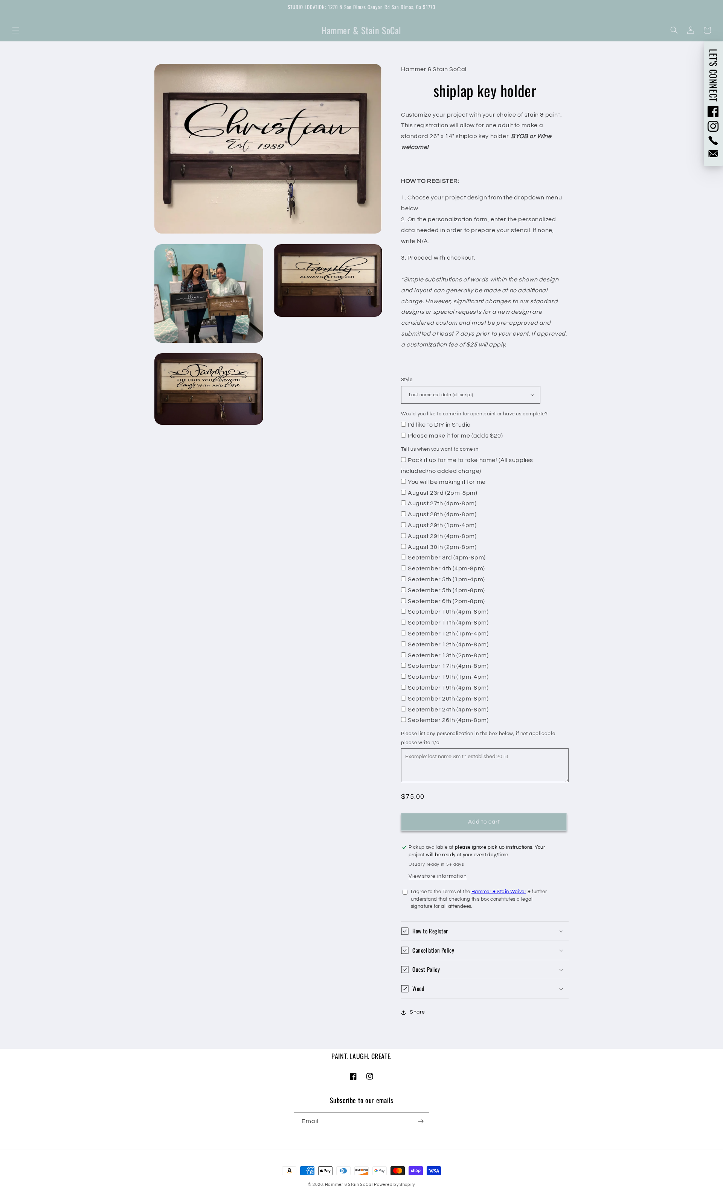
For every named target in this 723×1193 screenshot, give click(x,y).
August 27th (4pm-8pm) (442, 503)
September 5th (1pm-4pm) (446, 579)
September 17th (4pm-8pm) (448, 666)
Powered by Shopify (394, 1184)
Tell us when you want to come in (439, 449)
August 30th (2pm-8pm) (442, 547)
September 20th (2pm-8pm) (448, 699)
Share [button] (417, 1012)
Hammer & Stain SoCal (349, 1184)
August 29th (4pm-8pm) (442, 536)
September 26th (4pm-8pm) (448, 720)
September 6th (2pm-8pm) (446, 601)
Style (406, 379)
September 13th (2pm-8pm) (448, 655)
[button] (16, 30)
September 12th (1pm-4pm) (448, 634)
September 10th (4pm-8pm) (448, 612)
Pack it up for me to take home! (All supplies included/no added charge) (467, 465)
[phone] (713, 140)
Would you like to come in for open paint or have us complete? (474, 413)
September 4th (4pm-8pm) (446, 568)
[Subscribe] (420, 1121)
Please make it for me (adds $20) (455, 436)
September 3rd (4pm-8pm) (447, 558)
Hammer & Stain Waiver (498, 891)
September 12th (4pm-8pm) (448, 644)
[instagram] (713, 126)
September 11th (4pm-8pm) (448, 623)
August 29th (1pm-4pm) (442, 525)
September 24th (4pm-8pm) (448, 710)
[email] (713, 153)
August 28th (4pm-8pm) (442, 514)
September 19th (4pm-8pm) (448, 688)
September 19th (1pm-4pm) (448, 677)
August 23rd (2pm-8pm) (442, 493)
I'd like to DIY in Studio (439, 425)
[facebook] (713, 111)
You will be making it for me (447, 482)
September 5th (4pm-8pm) (446, 590)
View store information (438, 876)
